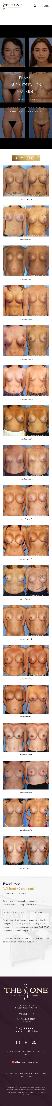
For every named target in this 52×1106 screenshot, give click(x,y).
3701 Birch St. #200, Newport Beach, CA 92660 (23, 912)
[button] (41, 6)
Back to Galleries (26, 158)
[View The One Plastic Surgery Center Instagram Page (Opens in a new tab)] (18, 1043)
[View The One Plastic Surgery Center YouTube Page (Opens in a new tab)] (34, 1043)
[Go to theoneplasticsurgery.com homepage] (14, 6)
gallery (11, 107)
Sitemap (9, 1073)
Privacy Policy (31, 941)
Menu (46, 6)
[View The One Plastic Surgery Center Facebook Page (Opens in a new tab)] (26, 1043)
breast (19, 107)
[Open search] (34, 6)
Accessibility (28, 1073)
